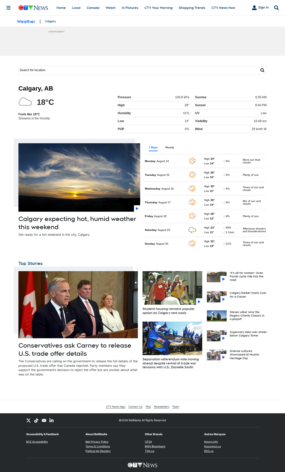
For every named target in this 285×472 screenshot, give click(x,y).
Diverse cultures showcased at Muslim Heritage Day (244, 354)
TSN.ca (149, 451)
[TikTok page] (36, 420)
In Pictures (130, 8)
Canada (93, 8)
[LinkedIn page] (51, 420)
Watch (111, 8)
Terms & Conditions (98, 446)
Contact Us (135, 406)
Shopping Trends (192, 8)
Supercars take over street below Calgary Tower (248, 333)
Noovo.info (211, 441)
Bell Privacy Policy (97, 441)
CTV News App (115, 406)
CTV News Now (223, 8)
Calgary (50, 21)
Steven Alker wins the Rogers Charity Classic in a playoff (247, 316)
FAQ (148, 406)
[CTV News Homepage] (33, 7)
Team (175, 406)
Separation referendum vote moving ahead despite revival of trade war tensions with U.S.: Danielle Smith (170, 363)
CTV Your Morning (158, 8)
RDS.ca (208, 451)
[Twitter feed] (28, 420)
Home (61, 8)
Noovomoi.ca (212, 446)
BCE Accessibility (37, 441)
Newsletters (161, 406)
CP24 (148, 441)
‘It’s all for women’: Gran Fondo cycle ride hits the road (246, 276)
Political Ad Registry (98, 451)
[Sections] (8, 8)
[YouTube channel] (44, 420)
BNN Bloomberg (155, 446)
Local (76, 8)
